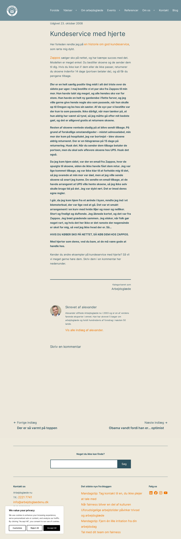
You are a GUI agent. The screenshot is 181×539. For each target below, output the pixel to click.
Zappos (55, 57)
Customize (17, 528)
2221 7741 (25, 497)
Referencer (131, 10)
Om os (146, 10)
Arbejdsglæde (121, 289)
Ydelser (67, 10)
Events (111, 10)
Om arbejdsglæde (92, 10)
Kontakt (164, 10)
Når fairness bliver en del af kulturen (106, 504)
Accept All (51, 528)
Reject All (35, 528)
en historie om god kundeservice (106, 44)
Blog (175, 10)
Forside (54, 10)
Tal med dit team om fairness (101, 532)
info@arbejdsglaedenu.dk (30, 502)
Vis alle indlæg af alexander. (84, 330)
